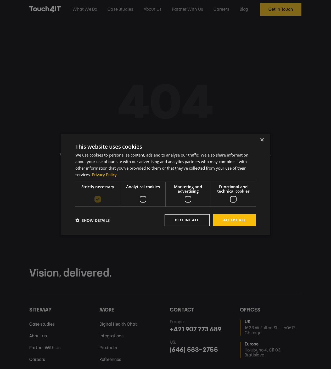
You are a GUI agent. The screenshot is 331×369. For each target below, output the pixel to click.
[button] (92, 220)
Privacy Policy (104, 174)
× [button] (262, 140)
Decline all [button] (187, 219)
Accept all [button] (234, 219)
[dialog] (165, 184)
